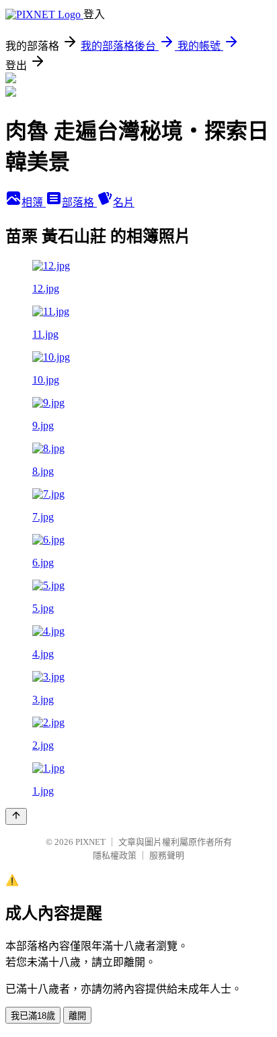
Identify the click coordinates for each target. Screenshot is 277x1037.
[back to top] (16, 816)
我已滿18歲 (33, 1016)
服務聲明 (166, 855)
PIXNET (90, 842)
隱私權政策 (114, 855)
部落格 (79, 202)
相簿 (34, 202)
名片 (123, 202)
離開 (77, 1016)
